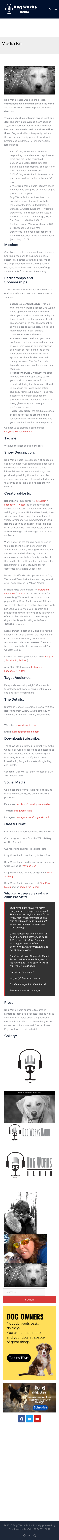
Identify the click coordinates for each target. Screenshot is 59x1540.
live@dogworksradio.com (18, 431)
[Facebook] (21, 1418)
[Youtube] (37, 1418)
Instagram (41, 500)
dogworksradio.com (25, 725)
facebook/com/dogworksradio (33, 804)
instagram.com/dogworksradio (33, 817)
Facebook (9, 504)
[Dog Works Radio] (21, 9)
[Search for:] (24, 1292)
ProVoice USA (29, 865)
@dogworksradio (22, 810)
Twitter (21, 504)
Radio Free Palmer (29, 886)
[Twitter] (29, 1418)
